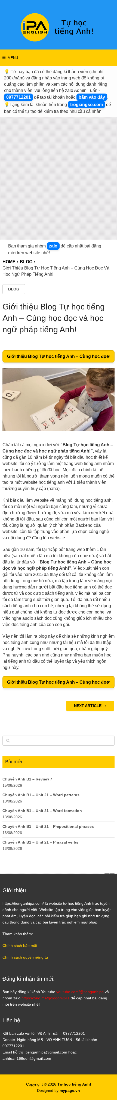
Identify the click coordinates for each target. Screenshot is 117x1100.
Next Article (88, 706)
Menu (13, 58)
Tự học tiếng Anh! (74, 1084)
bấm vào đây (92, 97)
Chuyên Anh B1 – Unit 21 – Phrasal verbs (40, 842)
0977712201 (18, 97)
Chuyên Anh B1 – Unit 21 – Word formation (42, 810)
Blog (13, 289)
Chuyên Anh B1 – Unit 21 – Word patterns (40, 795)
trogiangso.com (86, 104)
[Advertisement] (58, 178)
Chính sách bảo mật (19, 945)
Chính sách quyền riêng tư (25, 957)
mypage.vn (70, 1090)
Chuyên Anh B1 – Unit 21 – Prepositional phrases (48, 826)
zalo (53, 246)
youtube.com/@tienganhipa (80, 992)
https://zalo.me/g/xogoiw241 (45, 998)
